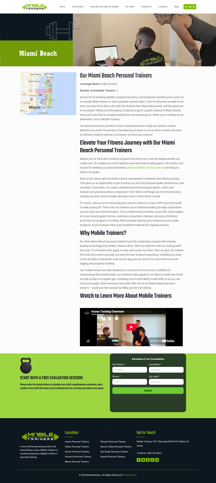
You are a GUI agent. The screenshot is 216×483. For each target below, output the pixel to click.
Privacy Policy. (129, 475)
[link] (108, 424)
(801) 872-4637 (154, 453)
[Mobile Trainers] (34, 6)
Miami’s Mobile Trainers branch (145, 167)
